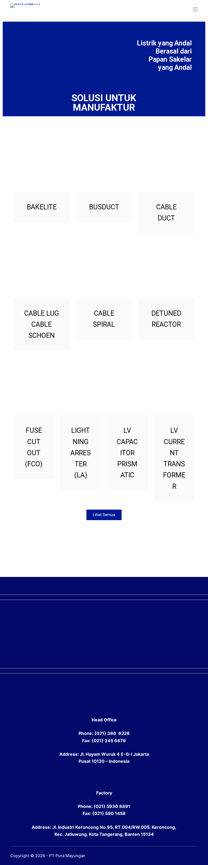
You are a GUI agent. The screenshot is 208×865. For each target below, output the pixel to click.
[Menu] (195, 9)
